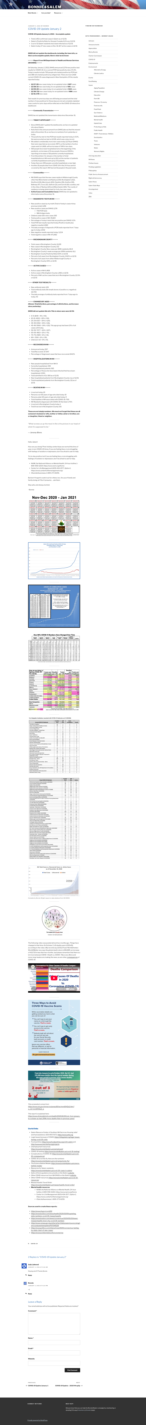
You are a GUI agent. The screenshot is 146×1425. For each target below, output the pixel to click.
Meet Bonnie (32, 13)
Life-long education (95, 156)
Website (31, 1359)
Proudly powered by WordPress (37, 1420)
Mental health (98, 120)
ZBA (90, 196)
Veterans (97, 144)
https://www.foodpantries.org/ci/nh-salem (57, 1142)
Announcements (94, 44)
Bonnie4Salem (45, 7)
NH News (92, 159)
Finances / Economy (100, 102)
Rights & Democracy (95, 178)
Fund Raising (93, 81)
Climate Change (99, 91)
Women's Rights (99, 151)
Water (96, 148)
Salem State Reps (94, 185)
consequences (72, 957)
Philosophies (93, 170)
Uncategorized (93, 189)
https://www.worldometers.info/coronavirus (47, 1233)
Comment (32, 1311)
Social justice (98, 137)
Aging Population (99, 88)
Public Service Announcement (98, 174)
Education (97, 95)
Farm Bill (96, 98)
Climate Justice (99, 73)
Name (31, 1338)
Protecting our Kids (100, 127)
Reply (30, 1275)
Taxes (96, 141)
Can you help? (45, 13)
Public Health (98, 130)
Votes (90, 193)
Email (30, 1348)
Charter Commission (95, 56)
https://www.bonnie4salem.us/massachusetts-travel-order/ (53, 1185)
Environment (93, 67)
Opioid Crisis (98, 123)
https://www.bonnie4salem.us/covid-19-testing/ (62, 1151)
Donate (88, 1410)
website (71, 1173)
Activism (91, 41)
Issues (91, 85)
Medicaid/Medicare (100, 116)
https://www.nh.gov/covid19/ (41, 1211)
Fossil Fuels (97, 109)
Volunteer (81, 1410)
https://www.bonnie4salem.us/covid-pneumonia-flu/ (50, 1161)
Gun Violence (98, 113)
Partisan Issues (93, 163)
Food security (98, 105)
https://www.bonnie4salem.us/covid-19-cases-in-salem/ (51, 1171)
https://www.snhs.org (65, 1135)
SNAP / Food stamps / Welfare (103, 134)
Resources (57, 13)
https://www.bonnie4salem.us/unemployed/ (47, 1149)
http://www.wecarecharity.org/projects (45, 1144)
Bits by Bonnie (93, 52)
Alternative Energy (100, 70)
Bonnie (46, 26)
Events (91, 77)
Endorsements (93, 63)
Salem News (93, 182)
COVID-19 (34, 1243)
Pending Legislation (95, 167)
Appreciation (93, 48)
